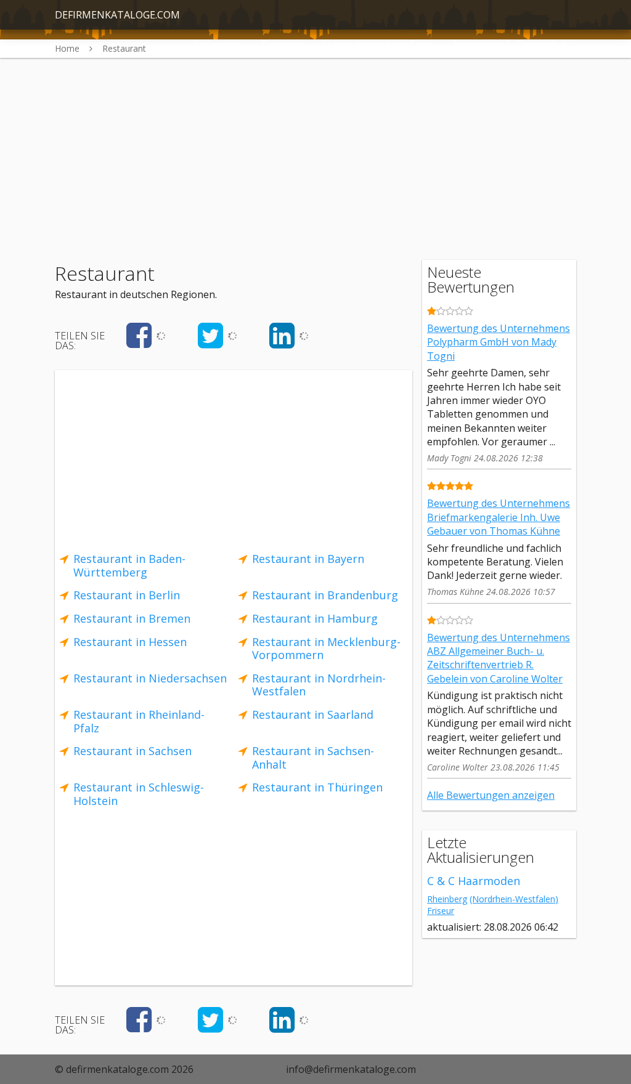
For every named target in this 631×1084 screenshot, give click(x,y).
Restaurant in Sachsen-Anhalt (313, 757)
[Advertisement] (315, 144)
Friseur (440, 910)
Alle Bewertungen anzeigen (491, 795)
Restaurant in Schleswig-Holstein (138, 794)
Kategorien (218, 44)
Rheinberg (447, 899)
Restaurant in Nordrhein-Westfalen (319, 685)
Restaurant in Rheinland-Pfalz (139, 721)
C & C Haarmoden (473, 880)
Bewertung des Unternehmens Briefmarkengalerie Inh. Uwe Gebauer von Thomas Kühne (498, 517)
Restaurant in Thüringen (317, 787)
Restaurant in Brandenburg (325, 595)
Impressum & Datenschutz (512, 44)
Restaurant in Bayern (308, 558)
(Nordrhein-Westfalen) (514, 899)
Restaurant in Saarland (312, 714)
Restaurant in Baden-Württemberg (129, 565)
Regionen (282, 44)
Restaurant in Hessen (130, 641)
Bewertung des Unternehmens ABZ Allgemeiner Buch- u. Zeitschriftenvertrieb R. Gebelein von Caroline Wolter (498, 658)
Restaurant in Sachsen (132, 750)
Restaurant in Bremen (131, 618)
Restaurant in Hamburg (315, 618)
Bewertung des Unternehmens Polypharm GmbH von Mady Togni (498, 342)
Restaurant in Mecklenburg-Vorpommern (326, 648)
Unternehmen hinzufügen (378, 44)
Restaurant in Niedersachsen (150, 678)
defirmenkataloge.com (117, 15)
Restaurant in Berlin (126, 595)
